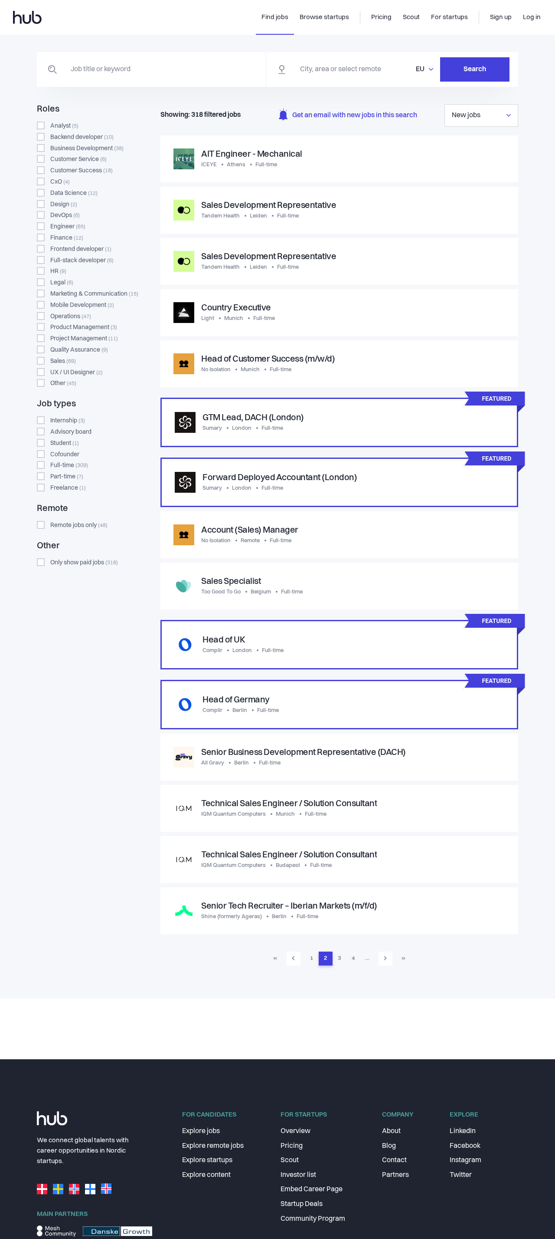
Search (475, 69)
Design (63, 204)
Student (64, 443)
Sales (63, 361)
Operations (70, 316)
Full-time (69, 465)
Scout (290, 1160)
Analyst (64, 126)
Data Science (74, 193)
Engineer (67, 227)
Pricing (292, 1146)
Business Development (87, 148)
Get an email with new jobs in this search (354, 115)
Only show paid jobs (84, 563)
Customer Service (78, 159)
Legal (61, 283)
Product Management (83, 327)
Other (63, 383)
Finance (66, 238)
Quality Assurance (79, 350)
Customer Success (81, 171)
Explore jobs (201, 1131)
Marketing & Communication (94, 294)
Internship (67, 421)
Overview (295, 1131)
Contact (394, 1160)
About (391, 1131)
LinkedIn (463, 1131)
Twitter (461, 1175)
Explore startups (207, 1160)
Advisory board (70, 432)
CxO (60, 182)
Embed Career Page (312, 1189)
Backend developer (82, 137)
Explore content (206, 1175)
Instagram (465, 1160)
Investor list (298, 1175)
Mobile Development (82, 305)
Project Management (84, 339)
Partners (395, 1175)
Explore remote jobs (213, 1146)
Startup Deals (302, 1204)
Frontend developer (80, 249)
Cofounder (64, 454)
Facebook (465, 1146)
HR (58, 271)
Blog (389, 1146)
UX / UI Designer (76, 372)
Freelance (68, 488)
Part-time (66, 477)
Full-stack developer (82, 260)
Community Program (313, 1219)
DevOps (65, 215)
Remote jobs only (79, 525)
